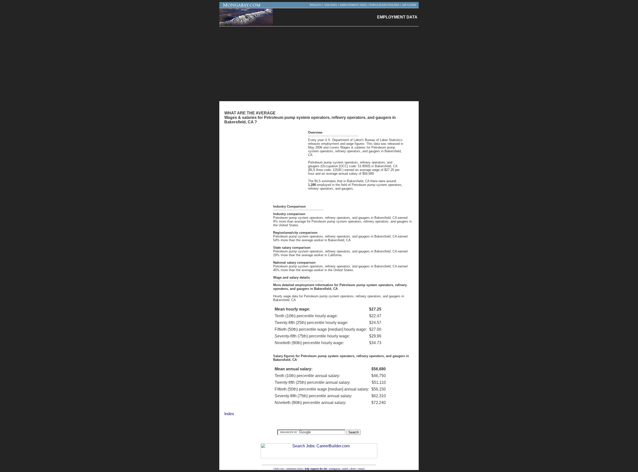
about (353, 468)
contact (361, 468)
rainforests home (294, 468)
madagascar (334, 468)
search (345, 468)
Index (229, 414)
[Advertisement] (319, 64)
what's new (278, 468)
